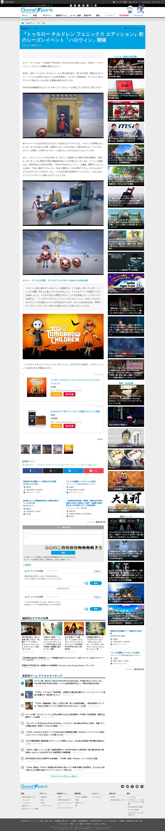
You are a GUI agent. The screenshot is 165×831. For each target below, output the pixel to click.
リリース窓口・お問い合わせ (44, 821)
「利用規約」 (49, 560)
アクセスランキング (30, 19)
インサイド (109, 15)
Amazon (56, 394)
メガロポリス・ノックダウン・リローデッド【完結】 (136, 802)
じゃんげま (131, 797)
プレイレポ (25, 800)
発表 (77, 800)
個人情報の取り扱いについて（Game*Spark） (104, 821)
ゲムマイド (138, 15)
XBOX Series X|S (64, 800)
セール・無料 (75, 15)
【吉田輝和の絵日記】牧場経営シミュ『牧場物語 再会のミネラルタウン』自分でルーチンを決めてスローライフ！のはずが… (62, 659)
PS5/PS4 (76, 364)
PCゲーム (47, 15)
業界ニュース (80, 803)
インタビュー (26, 803)
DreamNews (96, 824)
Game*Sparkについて (27, 821)
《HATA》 (100, 439)
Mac (42, 800)
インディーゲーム (47, 806)
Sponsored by (91, 522)
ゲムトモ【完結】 (134, 810)
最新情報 (77, 793)
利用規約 (122, 821)
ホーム (25, 15)
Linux (43, 803)
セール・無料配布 (81, 797)
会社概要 (73, 821)
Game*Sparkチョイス (118, 800)
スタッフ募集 (79, 824)
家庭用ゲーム (61, 15)
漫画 (98, 15)
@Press (103, 824)
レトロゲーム (97, 797)
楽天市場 (69, 394)
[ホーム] (22, 23)
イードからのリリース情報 (65, 824)
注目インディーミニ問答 (30, 809)
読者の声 (87, 15)
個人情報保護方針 (83, 821)
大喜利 (113, 797)
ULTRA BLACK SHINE (135, 807)
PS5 (59, 797)
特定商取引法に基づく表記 (134, 821)
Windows (44, 797)
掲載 (74, 87)
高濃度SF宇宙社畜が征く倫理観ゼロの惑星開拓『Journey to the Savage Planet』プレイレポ (58, 666)
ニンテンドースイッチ (65, 808)
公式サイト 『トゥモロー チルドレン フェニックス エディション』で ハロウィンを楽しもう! (61, 465)
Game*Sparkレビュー (29, 797)
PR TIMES (87, 824)
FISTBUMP (124, 15)
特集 (35, 15)
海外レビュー (26, 806)
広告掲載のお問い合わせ (62, 821)
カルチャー (96, 793)
